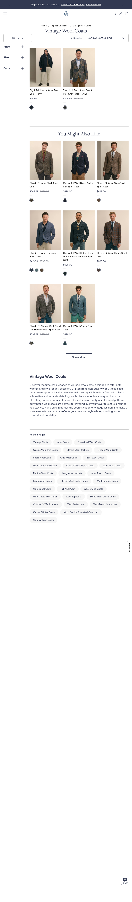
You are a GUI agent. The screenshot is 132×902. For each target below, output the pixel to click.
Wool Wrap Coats (112, 465)
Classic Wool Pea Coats (45, 450)
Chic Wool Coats (69, 457)
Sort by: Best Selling (100, 38)
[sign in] (121, 13)
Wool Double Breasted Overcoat (81, 512)
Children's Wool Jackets (45, 504)
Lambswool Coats (42, 481)
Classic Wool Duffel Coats (74, 481)
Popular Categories (60, 26)
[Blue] (31, 270)
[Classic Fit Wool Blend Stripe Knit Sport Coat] (79, 160)
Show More (79, 357)
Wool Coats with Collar (45, 496)
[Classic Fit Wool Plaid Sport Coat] (45, 160)
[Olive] (65, 107)
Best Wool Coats (95, 457)
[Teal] (65, 273)
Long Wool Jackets (72, 473)
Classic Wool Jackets (78, 450)
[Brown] (99, 200)
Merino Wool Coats (43, 473)
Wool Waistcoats (75, 504)
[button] (114, 13)
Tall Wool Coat (67, 488)
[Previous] (8, 4)
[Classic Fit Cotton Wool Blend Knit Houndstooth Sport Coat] (45, 303)
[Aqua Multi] (65, 343)
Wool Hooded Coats (107, 481)
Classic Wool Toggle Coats (80, 465)
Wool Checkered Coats (45, 465)
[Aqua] (36, 270)
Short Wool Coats (42, 457)
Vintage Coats (40, 442)
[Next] (123, 4)
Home (44, 26)
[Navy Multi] (65, 200)
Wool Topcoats (73, 496)
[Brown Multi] (31, 200)
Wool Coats (63, 442)
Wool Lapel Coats (42, 488)
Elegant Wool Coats (108, 450)
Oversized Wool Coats (89, 442)
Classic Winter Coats (44, 512)
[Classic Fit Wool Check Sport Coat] (113, 230)
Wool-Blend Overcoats (105, 504)
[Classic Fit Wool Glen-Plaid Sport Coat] (113, 160)
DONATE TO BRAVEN (73, 4)
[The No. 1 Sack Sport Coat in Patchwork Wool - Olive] (79, 67)
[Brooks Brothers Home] (66, 13)
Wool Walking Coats (43, 520)
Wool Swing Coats (93, 488)
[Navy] (31, 107)
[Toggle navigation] (5, 13)
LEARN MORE (93, 4)
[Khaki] (42, 270)
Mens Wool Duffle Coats (103, 496)
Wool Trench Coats (101, 473)
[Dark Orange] (99, 270)
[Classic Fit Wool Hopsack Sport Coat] (45, 230)
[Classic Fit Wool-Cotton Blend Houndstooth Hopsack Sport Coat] (79, 230)
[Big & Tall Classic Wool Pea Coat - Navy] (45, 67)
